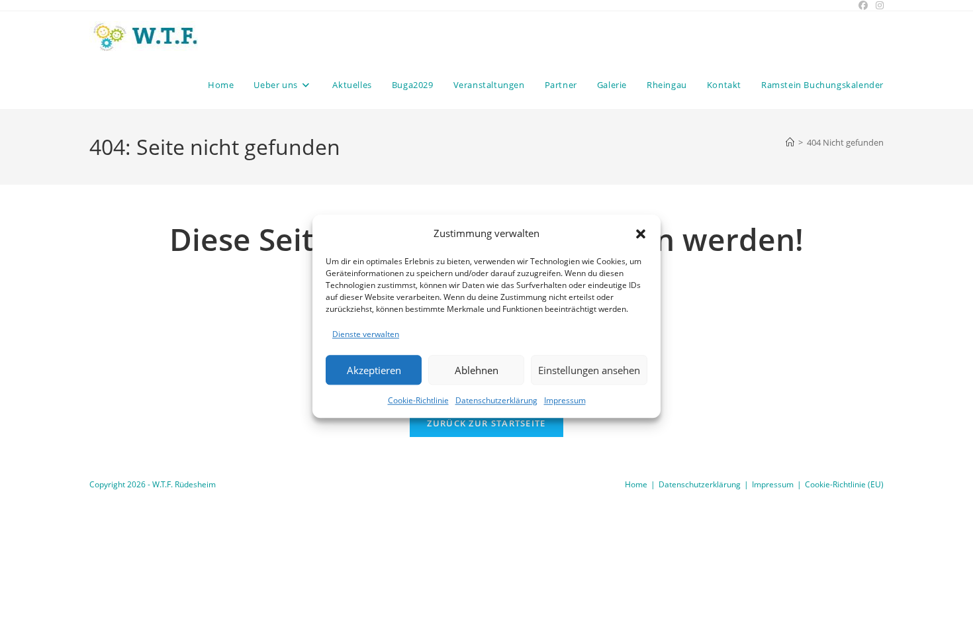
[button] (640, 233)
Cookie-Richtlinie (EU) (844, 484)
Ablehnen (476, 370)
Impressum (565, 401)
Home (636, 484)
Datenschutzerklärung (496, 401)
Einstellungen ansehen (589, 370)
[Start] (790, 142)
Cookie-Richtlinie (418, 401)
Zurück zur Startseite (486, 423)
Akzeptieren (374, 370)
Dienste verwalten (365, 334)
